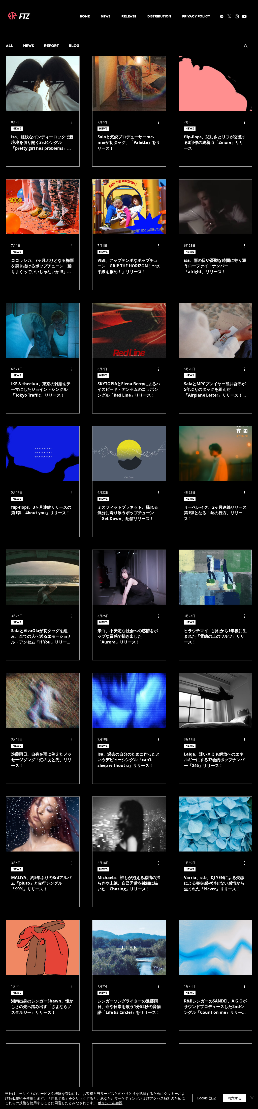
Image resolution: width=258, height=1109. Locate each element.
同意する (235, 1097)
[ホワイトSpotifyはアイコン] (221, 16)
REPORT (51, 45)
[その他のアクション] (74, 122)
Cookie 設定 (206, 1097)
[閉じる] (252, 1098)
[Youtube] (244, 16)
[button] (245, 46)
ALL (9, 45)
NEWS (28, 45)
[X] (229, 16)
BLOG (74, 45)
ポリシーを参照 (110, 1102)
